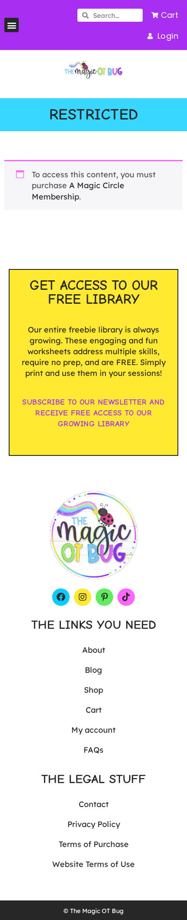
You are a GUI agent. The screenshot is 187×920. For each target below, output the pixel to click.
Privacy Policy (93, 824)
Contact (94, 804)
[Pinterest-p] (104, 597)
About (93, 650)
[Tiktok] (126, 597)
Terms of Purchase (94, 844)
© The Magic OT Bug (93, 911)
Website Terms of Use (93, 864)
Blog (93, 670)
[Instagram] (82, 597)
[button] (11, 25)
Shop (93, 690)
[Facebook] (61, 597)
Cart (94, 710)
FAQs (93, 750)
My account (93, 730)
